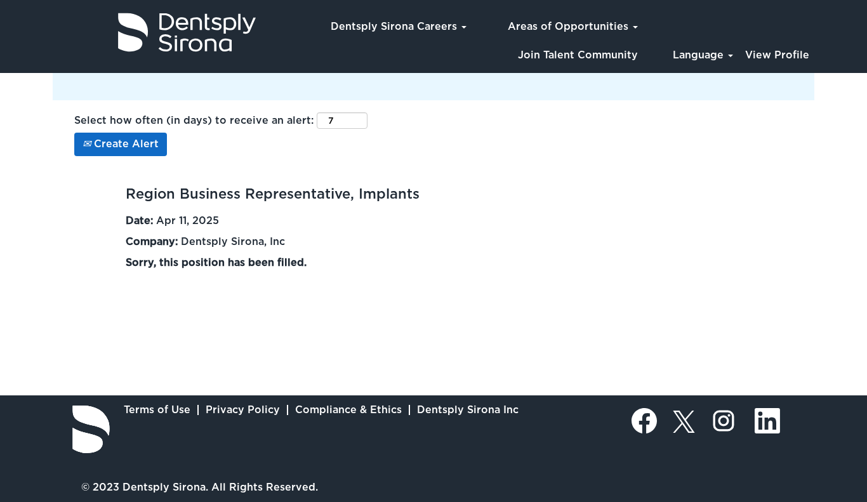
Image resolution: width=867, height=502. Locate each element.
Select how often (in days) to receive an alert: (194, 120)
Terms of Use (157, 410)
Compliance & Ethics (348, 410)
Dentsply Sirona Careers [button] (395, 26)
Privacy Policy (243, 410)
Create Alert (125, 144)
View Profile (777, 55)
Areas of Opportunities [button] (570, 26)
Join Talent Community (578, 55)
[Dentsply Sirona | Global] (91, 429)
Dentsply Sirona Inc (468, 410)
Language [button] (700, 55)
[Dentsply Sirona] (133, 32)
